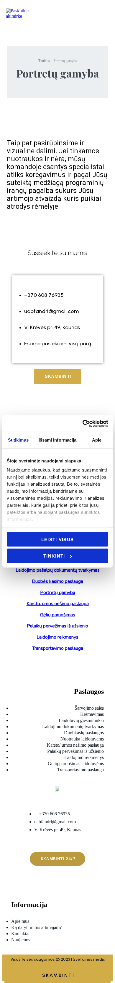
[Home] (22, 24)
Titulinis (44, 61)
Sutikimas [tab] (18, 439)
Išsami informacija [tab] (58, 439)
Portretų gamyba (65, 61)
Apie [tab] (96, 439)
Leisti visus (57, 539)
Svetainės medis (89, 959)
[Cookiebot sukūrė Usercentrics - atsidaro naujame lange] (82, 423)
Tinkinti (54, 555)
